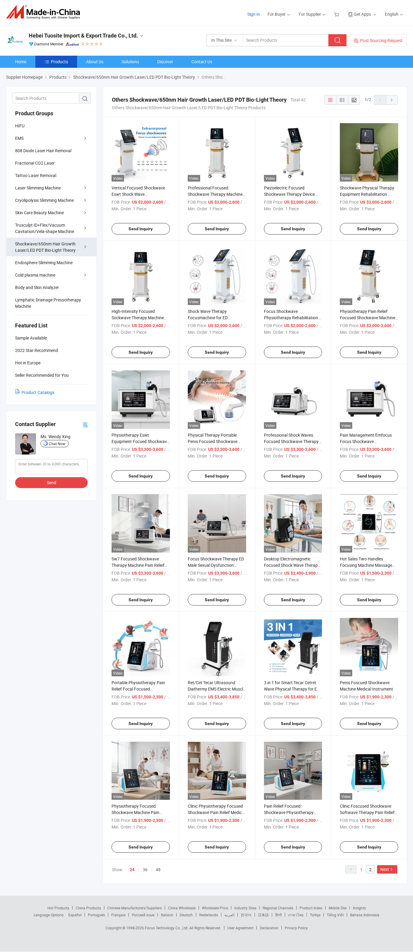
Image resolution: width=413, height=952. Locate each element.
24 (132, 869)
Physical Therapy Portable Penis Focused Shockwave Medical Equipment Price (212, 441)
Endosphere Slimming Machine (44, 262)
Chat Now (57, 443)
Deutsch (186, 914)
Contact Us (201, 61)
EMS (19, 138)
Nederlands (208, 914)
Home (20, 61)
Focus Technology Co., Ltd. (167, 927)
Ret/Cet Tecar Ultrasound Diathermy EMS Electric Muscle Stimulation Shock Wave (216, 689)
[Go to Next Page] (392, 99)
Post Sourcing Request (381, 40)
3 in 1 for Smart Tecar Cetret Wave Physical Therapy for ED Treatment (292, 689)
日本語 (263, 914)
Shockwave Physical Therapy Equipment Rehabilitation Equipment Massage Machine (367, 194)
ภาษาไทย (296, 914)
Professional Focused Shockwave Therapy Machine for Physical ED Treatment (215, 194)
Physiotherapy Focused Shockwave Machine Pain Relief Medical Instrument (135, 812)
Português (96, 914)
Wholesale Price (215, 907)
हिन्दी (278, 914)
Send (51, 482)
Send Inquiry (140, 228)
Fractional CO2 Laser (35, 163)
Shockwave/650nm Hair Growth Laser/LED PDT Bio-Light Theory (45, 247)
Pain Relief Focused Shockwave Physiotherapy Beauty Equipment (289, 812)
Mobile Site (337, 907)
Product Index (311, 907)
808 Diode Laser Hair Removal (43, 150)
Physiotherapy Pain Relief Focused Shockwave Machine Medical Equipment (367, 317)
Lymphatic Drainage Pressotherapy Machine (48, 303)
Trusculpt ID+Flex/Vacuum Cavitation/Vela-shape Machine (44, 228)
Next (384, 869)
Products (59, 61)
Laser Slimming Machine (38, 188)
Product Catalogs (37, 392)
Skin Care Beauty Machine (39, 212)
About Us (94, 61)
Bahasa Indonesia (364, 914)
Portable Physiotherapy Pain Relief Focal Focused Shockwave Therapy (138, 689)
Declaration (269, 927)
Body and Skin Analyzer (37, 287)
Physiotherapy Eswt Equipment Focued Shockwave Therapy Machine (140, 441)
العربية (229, 914)
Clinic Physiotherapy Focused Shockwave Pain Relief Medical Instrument (216, 812)
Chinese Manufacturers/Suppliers (134, 907)
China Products (88, 907)
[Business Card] (85, 424)
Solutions (130, 61)
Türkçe (315, 914)
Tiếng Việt (335, 914)
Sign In (253, 14)
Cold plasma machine (35, 275)
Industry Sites (245, 907)
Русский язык (143, 914)
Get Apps (362, 14)
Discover (165, 61)
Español (75, 914)
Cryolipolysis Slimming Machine (44, 200)
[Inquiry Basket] (337, 14)
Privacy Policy (296, 927)
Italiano (167, 914)
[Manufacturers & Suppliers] (45, 12)
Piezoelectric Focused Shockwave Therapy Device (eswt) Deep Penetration (289, 194)
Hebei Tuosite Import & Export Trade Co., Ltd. (83, 35)
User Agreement (240, 927)
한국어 (246, 914)
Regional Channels (278, 907)
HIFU (19, 126)
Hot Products (58, 907)
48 (158, 869)
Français (118, 914)
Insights (359, 907)
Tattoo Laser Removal (35, 175)
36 (145, 869)
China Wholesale (182, 907)
